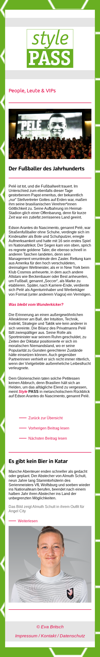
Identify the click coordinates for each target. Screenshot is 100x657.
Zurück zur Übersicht (45, 418)
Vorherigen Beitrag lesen (48, 428)
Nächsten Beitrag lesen (47, 438)
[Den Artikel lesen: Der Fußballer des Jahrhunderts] (50, 164)
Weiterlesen (28, 521)
